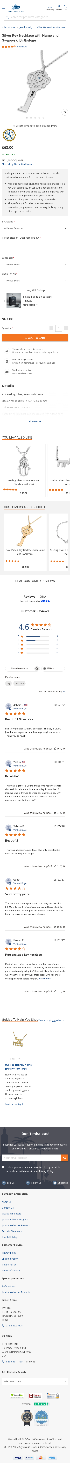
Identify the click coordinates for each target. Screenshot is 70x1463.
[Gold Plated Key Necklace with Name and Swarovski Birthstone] (25, 531)
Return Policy (9, 1264)
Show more (35, 421)
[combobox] (35, 17)
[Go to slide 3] (35, 118)
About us (6, 1201)
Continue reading (13, 1104)
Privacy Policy (46, 1171)
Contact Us (8, 1207)
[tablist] (35, 597)
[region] (38, 637)
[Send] (64, 1157)
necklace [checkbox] (19, 683)
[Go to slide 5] (43, 118)
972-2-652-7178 (14, 1325)
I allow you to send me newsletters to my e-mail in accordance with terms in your (33, 1169)
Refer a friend (9, 1286)
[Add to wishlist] (65, 112)
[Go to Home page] (15, 8)
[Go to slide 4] (39, 118)
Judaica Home (8, 27)
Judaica (41, 1446)
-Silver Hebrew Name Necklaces (51, 27)
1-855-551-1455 (14, 1361)
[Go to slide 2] (31, 118)
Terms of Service (11, 1270)
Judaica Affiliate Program (15, 1219)
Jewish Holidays (10, 1237)
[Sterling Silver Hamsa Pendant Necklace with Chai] (23, 462)
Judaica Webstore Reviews (16, 1225)
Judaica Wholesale (11, 1213)
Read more (45, 978)
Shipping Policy (10, 1258)
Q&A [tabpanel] (43, 597)
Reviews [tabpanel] (29, 597)
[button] (35, 83)
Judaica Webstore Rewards (16, 1292)
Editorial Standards (12, 1231)
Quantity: (7, 328)
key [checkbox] (8, 683)
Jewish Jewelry (26, 27)
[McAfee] (35, 1396)
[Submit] (7, 17)
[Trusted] (17, 1396)
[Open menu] (3, 8)
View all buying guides (50, 1020)
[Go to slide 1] (27, 118)
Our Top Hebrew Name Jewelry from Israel (18, 1066)
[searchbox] (19, 668)
